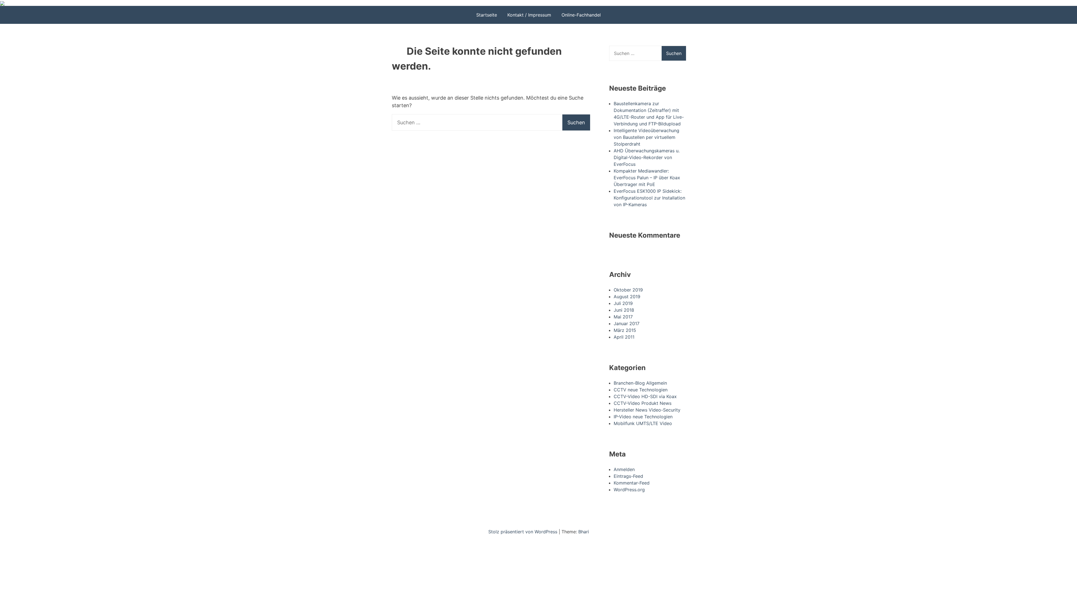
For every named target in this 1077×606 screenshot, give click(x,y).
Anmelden (624, 469)
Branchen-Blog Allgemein (640, 383)
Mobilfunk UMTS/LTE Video (643, 423)
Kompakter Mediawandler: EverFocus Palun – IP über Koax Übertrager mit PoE (647, 177)
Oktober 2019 (628, 290)
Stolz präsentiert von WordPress (523, 531)
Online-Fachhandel (581, 15)
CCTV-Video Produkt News (642, 403)
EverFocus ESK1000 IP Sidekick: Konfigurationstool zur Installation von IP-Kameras (649, 197)
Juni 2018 (624, 310)
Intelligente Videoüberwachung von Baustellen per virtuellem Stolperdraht (646, 137)
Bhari (583, 531)
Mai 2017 (623, 317)
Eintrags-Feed (628, 476)
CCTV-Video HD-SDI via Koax (645, 396)
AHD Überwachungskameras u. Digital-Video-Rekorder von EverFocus (647, 157)
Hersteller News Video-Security (647, 410)
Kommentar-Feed (632, 483)
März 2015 (625, 330)
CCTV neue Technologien (641, 389)
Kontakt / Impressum (529, 15)
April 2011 (624, 337)
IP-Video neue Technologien (643, 416)
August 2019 (627, 296)
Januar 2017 (626, 323)
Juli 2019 (623, 303)
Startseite (486, 15)
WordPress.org (629, 489)
